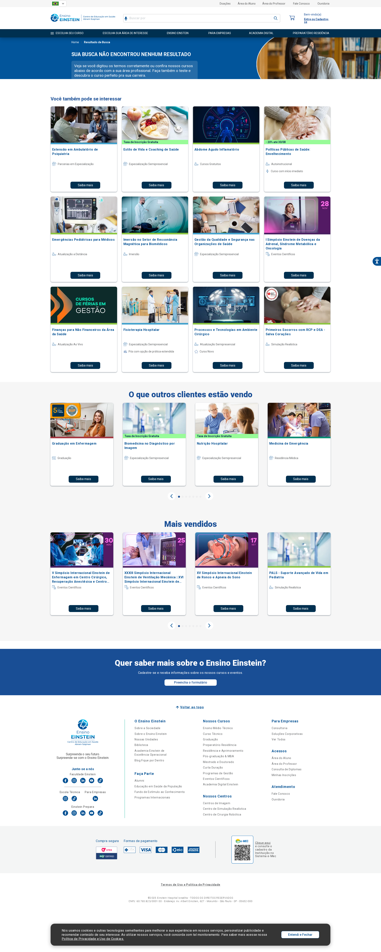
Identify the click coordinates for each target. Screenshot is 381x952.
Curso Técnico (212, 733)
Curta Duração (213, 767)
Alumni (139, 780)
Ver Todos (279, 739)
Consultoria (280, 728)
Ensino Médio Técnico (218, 728)
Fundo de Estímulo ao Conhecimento (160, 791)
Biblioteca (141, 745)
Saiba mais (85, 185)
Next (209, 496)
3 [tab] (186, 497)
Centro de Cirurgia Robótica (222, 814)
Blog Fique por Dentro (149, 760)
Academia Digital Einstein (220, 784)
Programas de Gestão (218, 773)
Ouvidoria (323, 3)
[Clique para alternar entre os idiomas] (58, 4)
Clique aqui (262, 842)
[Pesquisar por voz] (125, 18)
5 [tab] (193, 497)
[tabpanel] (81, 444)
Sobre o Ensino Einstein (151, 733)
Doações (225, 3)
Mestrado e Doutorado (218, 762)
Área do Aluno (247, 3)
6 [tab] (197, 497)
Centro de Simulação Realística (224, 808)
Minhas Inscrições (284, 775)
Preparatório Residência (219, 745)
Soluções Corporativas (287, 733)
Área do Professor (273, 3)
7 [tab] (200, 497)
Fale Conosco (301, 3)
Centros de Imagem (216, 803)
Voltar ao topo (192, 707)
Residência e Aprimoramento (223, 750)
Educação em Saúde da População (158, 786)
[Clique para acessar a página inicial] (83, 23)
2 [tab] (183, 497)
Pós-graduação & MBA (218, 756)
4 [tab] (190, 497)
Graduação (210, 739)
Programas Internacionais (152, 797)
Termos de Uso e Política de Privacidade (190, 884)
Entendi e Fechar (300, 935)
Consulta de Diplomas (287, 769)
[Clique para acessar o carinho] (292, 18)
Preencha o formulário (190, 682)
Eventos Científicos (216, 778)
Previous (172, 496)
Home (75, 42)
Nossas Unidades (146, 739)
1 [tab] (179, 497)
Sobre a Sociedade (148, 728)
